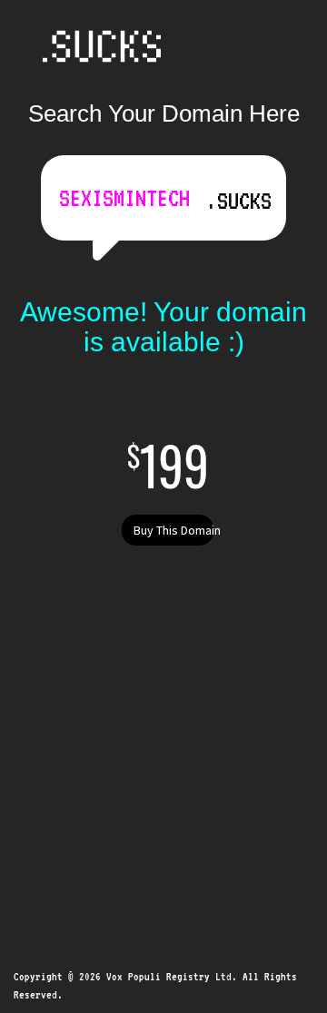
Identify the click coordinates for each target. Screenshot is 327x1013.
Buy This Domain (173, 530)
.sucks (239, 200)
